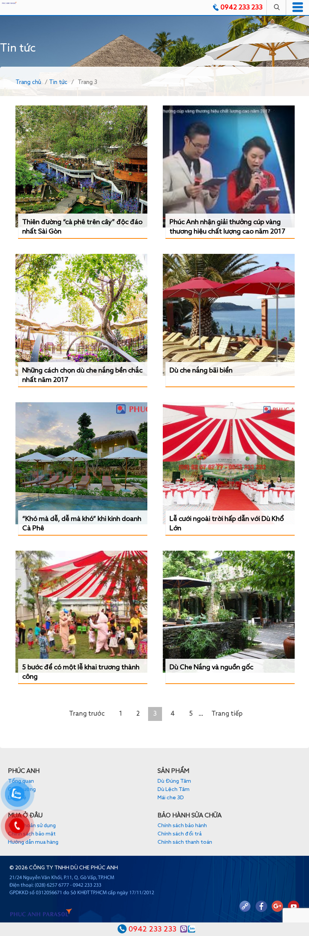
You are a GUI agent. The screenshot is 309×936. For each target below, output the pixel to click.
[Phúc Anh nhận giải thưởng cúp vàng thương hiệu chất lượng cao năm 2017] (229, 166)
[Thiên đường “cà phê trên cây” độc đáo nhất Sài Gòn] (81, 166)
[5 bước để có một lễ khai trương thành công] (81, 612)
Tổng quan (21, 781)
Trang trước (87, 714)
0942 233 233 (241, 7)
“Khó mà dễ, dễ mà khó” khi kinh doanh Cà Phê (81, 524)
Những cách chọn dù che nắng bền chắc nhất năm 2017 (82, 375)
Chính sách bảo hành (182, 825)
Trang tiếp (227, 714)
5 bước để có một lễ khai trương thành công (80, 672)
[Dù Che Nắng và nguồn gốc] (229, 612)
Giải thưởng (22, 789)
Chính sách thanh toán (185, 842)
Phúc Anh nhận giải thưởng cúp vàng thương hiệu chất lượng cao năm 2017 (227, 227)
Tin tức (58, 82)
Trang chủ (28, 82)
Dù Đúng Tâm (174, 781)
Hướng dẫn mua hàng (33, 842)
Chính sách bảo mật (32, 834)
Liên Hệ (17, 797)
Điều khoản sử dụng (32, 825)
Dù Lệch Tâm (174, 789)
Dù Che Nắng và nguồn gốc (211, 667)
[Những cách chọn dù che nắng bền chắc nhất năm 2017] (81, 315)
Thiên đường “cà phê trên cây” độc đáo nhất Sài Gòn (82, 227)
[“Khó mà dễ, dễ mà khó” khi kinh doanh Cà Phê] (81, 463)
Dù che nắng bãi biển (201, 370)
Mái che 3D (171, 797)
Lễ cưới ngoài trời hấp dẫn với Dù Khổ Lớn (227, 524)
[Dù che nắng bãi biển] (229, 315)
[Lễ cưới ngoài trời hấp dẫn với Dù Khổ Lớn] (229, 463)
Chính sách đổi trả (180, 834)
